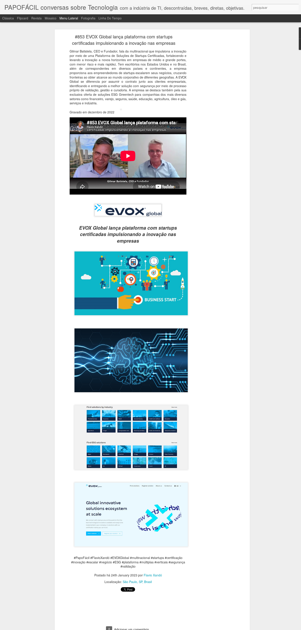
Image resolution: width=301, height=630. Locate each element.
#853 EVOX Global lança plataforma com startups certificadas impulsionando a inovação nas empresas (123, 39)
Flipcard (22, 18)
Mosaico (50, 18)
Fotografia (88, 18)
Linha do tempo (110, 18)
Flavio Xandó (153, 575)
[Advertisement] (211, 105)
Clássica (8, 18)
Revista (36, 18)
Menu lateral (68, 18)
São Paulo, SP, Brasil (137, 581)
